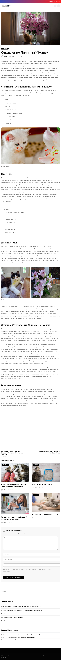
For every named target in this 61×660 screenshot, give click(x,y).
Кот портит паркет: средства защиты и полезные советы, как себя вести (11, 454)
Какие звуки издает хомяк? (28, 637)
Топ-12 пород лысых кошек (8, 621)
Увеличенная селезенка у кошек (45, 515)
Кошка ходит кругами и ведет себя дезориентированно (13, 486)
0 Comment (19, 56)
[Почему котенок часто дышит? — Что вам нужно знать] (15, 503)
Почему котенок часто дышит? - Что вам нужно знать (49, 453)
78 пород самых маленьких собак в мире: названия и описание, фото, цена (22, 610)
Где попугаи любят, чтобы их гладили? (29, 634)
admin (5, 56)
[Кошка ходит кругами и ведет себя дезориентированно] (15, 472)
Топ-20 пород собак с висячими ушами (12, 617)
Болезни (5, 48)
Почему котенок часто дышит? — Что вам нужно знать (15, 518)
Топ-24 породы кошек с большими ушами (13, 613)
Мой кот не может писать (43, 485)
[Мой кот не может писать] (46, 472)
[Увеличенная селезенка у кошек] (46, 502)
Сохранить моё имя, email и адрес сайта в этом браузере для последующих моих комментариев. (27, 570)
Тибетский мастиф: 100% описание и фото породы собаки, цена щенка (21, 606)
